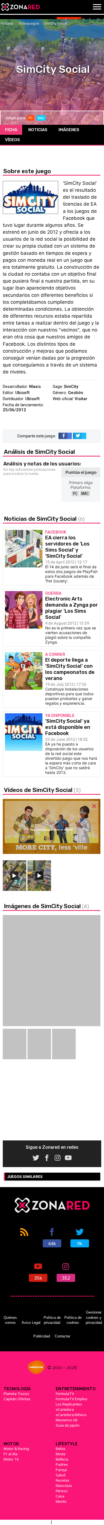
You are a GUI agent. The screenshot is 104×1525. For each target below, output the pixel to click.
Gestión (75, 392)
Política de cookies (73, 1320)
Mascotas (64, 1485)
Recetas (62, 1480)
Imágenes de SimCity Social (46, 906)
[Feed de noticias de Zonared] (24, 1237)
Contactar (62, 1336)
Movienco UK (67, 1419)
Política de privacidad (52, 1320)
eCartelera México (71, 1414)
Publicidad (41, 1336)
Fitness (62, 1490)
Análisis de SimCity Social (39, 451)
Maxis (35, 386)
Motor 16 (11, 1459)
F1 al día (10, 1453)
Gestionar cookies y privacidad (94, 1317)
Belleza (62, 1459)
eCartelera (65, 1409)
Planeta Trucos (16, 1393)
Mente (61, 1501)
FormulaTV (65, 1393)
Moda (60, 1453)
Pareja (61, 1469)
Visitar (81, 398)
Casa (60, 1496)
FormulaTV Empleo (71, 1398)
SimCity (71, 386)
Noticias (37, 129)
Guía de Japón (68, 1425)
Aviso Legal (31, 1322)
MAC (85, 493)
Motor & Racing (16, 1448)
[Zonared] (20, 7)
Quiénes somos (10, 1320)
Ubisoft (22, 392)
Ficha (11, 129)
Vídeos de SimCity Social (42, 789)
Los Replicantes (69, 1404)
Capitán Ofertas (17, 1398)
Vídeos (12, 139)
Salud (60, 1474)
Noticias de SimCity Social (44, 518)
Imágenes (69, 129)
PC (75, 493)
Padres (62, 1464)
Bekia (60, 1448)
